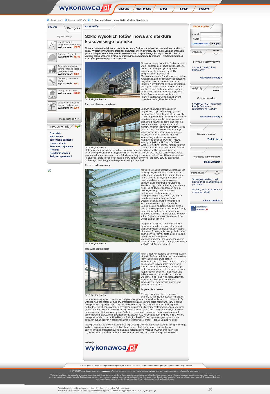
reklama (136, 365)
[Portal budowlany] (86, 11)
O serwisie (55, 133)
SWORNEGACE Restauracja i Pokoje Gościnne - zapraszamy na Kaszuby (207, 106)
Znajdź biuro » (214, 139)
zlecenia (52, 27)
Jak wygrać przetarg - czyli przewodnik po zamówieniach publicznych (207, 182)
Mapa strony (56, 136)
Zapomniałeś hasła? (200, 44)
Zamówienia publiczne (61, 140)
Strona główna (57, 20)
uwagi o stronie (124, 365)
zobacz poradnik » (212, 200)
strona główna (86, 365)
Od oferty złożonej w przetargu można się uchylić (207, 191)
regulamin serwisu (150, 365)
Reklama (54, 149)
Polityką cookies (123, 388)
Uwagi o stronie (58, 143)
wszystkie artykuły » (211, 77)
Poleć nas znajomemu (61, 146)
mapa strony (186, 365)
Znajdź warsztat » (213, 162)
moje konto (100, 365)
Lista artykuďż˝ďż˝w (77, 20)
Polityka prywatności (61, 156)
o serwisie (111, 365)
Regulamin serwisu (60, 153)
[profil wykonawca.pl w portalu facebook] (199, 209)
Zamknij (210, 389)
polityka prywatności (169, 365)
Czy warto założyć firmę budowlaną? (204, 68)
